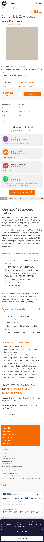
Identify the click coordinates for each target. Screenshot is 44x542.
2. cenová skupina (24, 111)
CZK (39, 8)
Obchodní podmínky (8, 468)
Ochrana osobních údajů (10, 471)
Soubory (23, 198)
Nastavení (22, 532)
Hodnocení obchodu (8, 458)
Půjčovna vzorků (7, 463)
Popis (3, 198)
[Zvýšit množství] (23, 93)
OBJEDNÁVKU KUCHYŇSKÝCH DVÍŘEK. (20, 363)
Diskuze (31, 198)
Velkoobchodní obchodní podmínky (13, 476)
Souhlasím (22, 538)
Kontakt (4, 456)
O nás (4, 453)
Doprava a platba (7, 461)
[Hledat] (32, 11)
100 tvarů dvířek (24, 66)
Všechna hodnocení (22, 192)
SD (20, 108)
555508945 (9, 437)
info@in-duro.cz (10, 434)
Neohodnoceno (17, 24)
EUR (41, 8)
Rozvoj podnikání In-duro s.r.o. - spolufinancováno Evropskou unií (21, 479)
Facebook (8, 440)
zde (24, 526)
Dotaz (7, 122)
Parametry (12, 198)
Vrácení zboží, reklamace (10, 473)
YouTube (8, 443)
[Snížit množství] (23, 95)
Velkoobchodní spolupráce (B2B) (12, 466)
